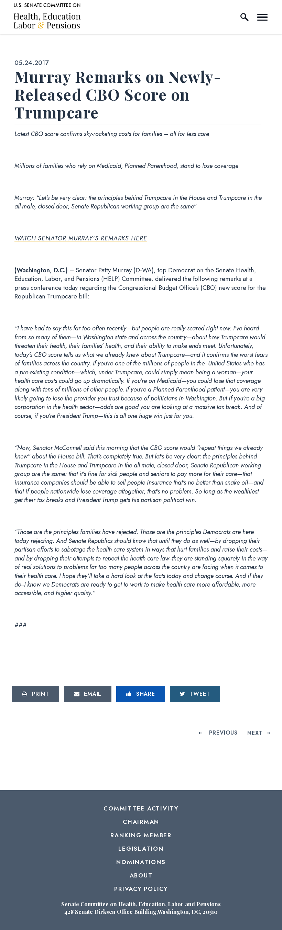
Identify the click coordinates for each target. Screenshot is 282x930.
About (141, 875)
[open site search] (244, 17)
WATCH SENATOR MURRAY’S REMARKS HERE (80, 238)
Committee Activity (141, 808)
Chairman (141, 822)
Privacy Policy (141, 889)
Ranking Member (141, 835)
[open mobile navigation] (262, 17)
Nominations (140, 862)
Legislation (140, 848)
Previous (223, 733)
